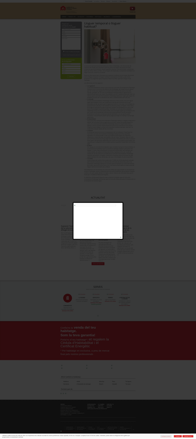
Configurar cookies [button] (166, 436)
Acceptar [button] (178, 436)
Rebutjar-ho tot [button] (187, 436)
